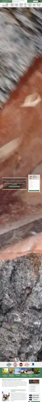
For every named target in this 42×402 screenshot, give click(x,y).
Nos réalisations (14, 186)
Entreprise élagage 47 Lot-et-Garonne (12, 5)
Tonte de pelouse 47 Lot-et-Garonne (25, 5)
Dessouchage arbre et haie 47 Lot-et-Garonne (39, 5)
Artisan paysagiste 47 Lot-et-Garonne (16, 5)
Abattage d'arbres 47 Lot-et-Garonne (34, 5)
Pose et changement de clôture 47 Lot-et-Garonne (21, 5)
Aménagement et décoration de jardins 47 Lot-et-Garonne (30, 5)
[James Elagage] (5, 5)
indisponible (4, 0)
